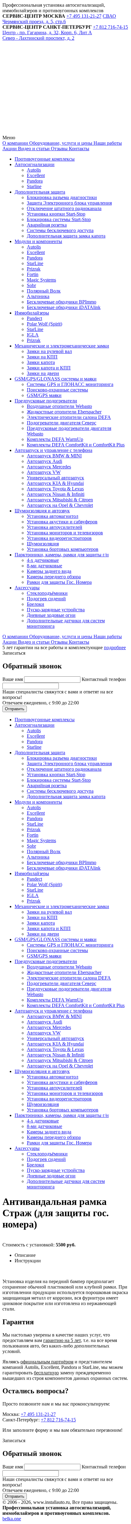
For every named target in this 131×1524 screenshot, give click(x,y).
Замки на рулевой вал (49, 351)
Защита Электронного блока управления (69, 203)
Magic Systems (41, 279)
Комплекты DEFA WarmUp (55, 439)
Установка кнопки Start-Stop (56, 213)
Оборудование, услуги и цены (60, 143)
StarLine (35, 263)
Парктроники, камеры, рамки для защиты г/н (62, 554)
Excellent (36, 175)
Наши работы (107, 143)
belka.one (11, 1518)
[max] (48, 132)
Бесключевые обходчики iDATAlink (64, 307)
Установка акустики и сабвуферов (62, 521)
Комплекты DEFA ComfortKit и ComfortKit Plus (76, 444)
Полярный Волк (44, 290)
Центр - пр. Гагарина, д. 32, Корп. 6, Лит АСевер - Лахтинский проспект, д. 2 (47, 35)
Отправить (14, 709)
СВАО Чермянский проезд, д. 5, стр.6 (59, 18)
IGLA (33, 334)
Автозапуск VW (44, 472)
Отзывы (59, 148)
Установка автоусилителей (54, 527)
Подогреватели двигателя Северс (61, 422)
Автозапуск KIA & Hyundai (55, 483)
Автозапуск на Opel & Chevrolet (60, 505)
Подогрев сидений (46, 598)
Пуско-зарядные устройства (56, 609)
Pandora (35, 181)
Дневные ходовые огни (51, 615)
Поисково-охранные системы (57, 389)
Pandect (34, 318)
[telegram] (48, 85)
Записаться (13, 653)
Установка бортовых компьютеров (62, 549)
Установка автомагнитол (52, 516)
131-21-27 (83, 16)
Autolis (34, 170)
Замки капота (41, 362)
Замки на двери (43, 373)
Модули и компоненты (38, 241)
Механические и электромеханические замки (62, 345)
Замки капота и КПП (49, 367)
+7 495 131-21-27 (38, 1414)
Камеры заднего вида (49, 571)
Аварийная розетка (47, 224)
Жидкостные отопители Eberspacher (64, 411)
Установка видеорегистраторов (59, 538)
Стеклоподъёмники (47, 593)
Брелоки (35, 604)
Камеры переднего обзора (54, 576)
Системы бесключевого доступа (60, 230)
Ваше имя (13, 679)
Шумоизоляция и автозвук (42, 510)
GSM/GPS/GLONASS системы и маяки (56, 378)
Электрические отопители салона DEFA (69, 417)
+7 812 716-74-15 (58, 1419)
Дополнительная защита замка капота (66, 235)
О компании (15, 143)
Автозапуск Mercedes (49, 466)
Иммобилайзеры (32, 312)
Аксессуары (27, 587)
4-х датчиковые (43, 560)
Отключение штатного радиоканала (64, 208)
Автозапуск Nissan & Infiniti (55, 494)
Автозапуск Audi (44, 461)
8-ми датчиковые (44, 565)
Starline (34, 186)
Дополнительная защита (40, 192)
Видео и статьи (33, 148)
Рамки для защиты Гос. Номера (59, 582)
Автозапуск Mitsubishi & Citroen (60, 499)
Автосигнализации (35, 164)
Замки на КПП (42, 356)
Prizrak (34, 268)
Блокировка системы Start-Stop (59, 219)
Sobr (31, 285)
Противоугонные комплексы (45, 159)
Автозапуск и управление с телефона (53, 450)
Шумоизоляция (43, 543)
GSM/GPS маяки (44, 395)
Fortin (32, 274)
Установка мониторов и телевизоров (65, 532)
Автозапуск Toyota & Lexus (55, 488)
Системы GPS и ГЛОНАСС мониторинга (70, 384)
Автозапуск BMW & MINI (54, 455)
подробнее (115, 647)
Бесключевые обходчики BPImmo (61, 301)
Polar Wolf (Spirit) (44, 323)
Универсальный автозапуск (55, 477)
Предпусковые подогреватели (46, 400)
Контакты (78, 148)
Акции (9, 148)
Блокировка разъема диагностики (62, 197)
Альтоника (38, 296)
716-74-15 (110, 27)
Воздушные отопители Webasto (59, 406)
